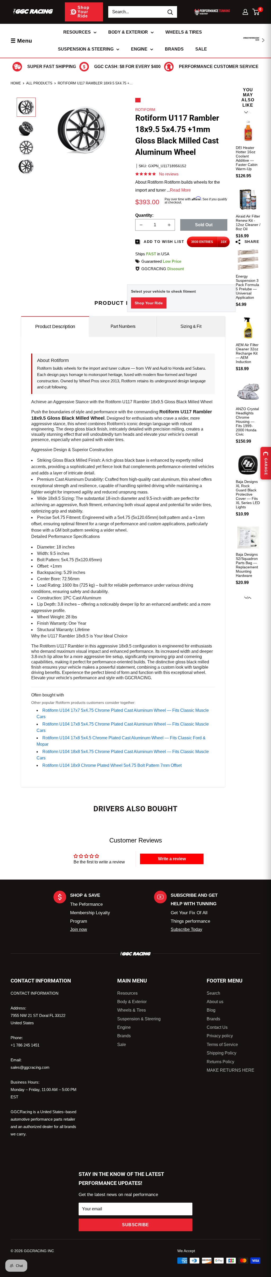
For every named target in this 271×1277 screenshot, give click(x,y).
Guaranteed (161, 261)
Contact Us (217, 1027)
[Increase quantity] (169, 224)
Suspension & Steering (86, 49)
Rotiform (145, 109)
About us (215, 1001)
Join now (78, 929)
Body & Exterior (128, 32)
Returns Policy (220, 1061)
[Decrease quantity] (141, 224)
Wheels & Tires (183, 32)
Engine (139, 49)
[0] (256, 12)
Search (213, 993)
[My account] (245, 12)
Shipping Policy (221, 1053)
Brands (174, 49)
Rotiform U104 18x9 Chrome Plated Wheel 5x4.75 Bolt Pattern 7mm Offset (112, 765)
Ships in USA (152, 254)
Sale (201, 49)
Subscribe (135, 1224)
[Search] (170, 12)
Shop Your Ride (149, 303)
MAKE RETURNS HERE (230, 1070)
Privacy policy (220, 1036)
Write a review (172, 859)
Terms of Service (222, 1044)
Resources (77, 32)
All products (39, 83)
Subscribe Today (186, 929)
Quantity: (144, 215)
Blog (211, 1010)
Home (16, 83)
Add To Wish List (163, 241)
